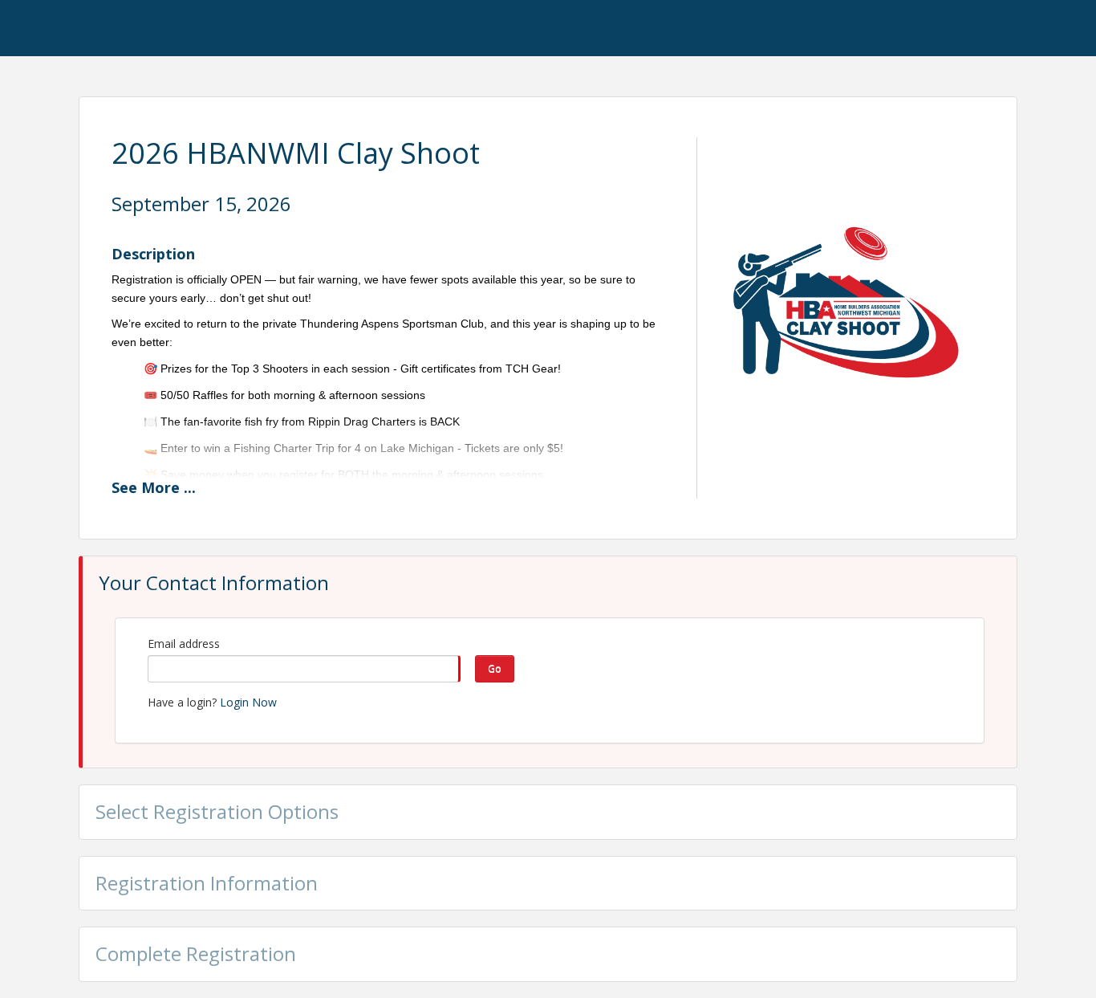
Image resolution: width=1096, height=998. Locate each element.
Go (494, 668)
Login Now (248, 702)
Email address (184, 643)
